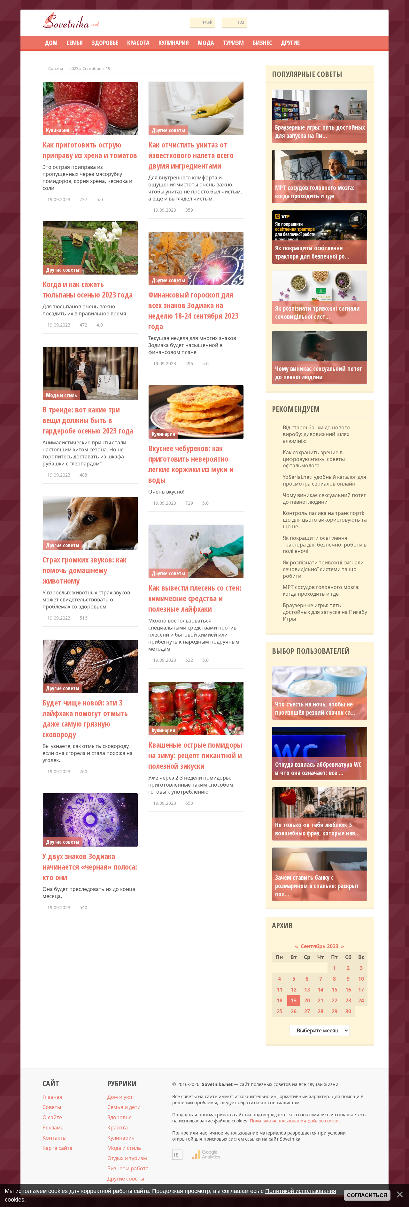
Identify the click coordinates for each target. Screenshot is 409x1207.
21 (320, 1000)
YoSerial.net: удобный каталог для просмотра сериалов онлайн (324, 480)
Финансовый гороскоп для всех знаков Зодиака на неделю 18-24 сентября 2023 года (193, 310)
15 (334, 989)
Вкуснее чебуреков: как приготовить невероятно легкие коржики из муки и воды (191, 464)
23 (348, 1000)
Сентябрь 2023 (319, 946)
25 (279, 1011)
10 (361, 978)
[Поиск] (345, 23)
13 (307, 989)
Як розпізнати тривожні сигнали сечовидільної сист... (317, 312)
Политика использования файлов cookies (295, 1121)
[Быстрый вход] (365, 23)
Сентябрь (92, 68)
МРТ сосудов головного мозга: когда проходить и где (314, 192)
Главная (52, 1096)
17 (361, 989)
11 (279, 989)
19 (294, 1000)
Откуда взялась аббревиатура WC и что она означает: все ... (318, 768)
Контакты (54, 1137)
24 (361, 1000)
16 (348, 989)
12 (294, 989)
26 (294, 1011)
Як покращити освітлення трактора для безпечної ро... (312, 252)
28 (320, 1011)
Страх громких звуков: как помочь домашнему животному (84, 570)
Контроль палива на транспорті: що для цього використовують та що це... (325, 520)
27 (307, 1011)
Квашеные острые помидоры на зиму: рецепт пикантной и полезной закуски (195, 755)
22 (334, 1000)
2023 (73, 68)
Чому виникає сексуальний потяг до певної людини (318, 373)
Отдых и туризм (127, 1158)
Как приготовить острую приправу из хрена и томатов (89, 149)
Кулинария (121, 1137)
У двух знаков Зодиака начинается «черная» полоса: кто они (89, 866)
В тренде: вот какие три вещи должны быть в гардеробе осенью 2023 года (87, 420)
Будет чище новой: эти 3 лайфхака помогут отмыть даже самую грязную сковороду (85, 718)
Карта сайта (57, 1147)
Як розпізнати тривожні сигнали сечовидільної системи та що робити (323, 569)
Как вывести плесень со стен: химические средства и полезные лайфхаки (194, 598)
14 (320, 989)
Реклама (53, 1127)
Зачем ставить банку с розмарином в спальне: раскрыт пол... (317, 885)
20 (307, 1000)
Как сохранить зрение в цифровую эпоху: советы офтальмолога (314, 459)
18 (279, 1000)
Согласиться (367, 1195)
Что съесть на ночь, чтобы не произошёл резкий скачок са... (315, 708)
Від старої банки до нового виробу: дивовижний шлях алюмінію (316, 434)
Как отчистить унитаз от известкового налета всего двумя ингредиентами (191, 155)
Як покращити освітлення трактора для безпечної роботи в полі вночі (325, 544)
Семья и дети (124, 1107)
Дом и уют (120, 1096)
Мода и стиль (124, 1147)
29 (334, 1011)
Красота (117, 1127)
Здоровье (119, 1117)
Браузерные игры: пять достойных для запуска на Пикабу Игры (325, 612)
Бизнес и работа (128, 1168)
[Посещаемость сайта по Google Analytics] (206, 1154)
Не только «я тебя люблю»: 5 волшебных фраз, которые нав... (317, 829)
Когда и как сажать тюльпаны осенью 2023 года (87, 289)
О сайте (52, 1117)
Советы (55, 68)
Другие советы (125, 1178)
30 (348, 1011)
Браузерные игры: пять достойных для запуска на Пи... (320, 131)
